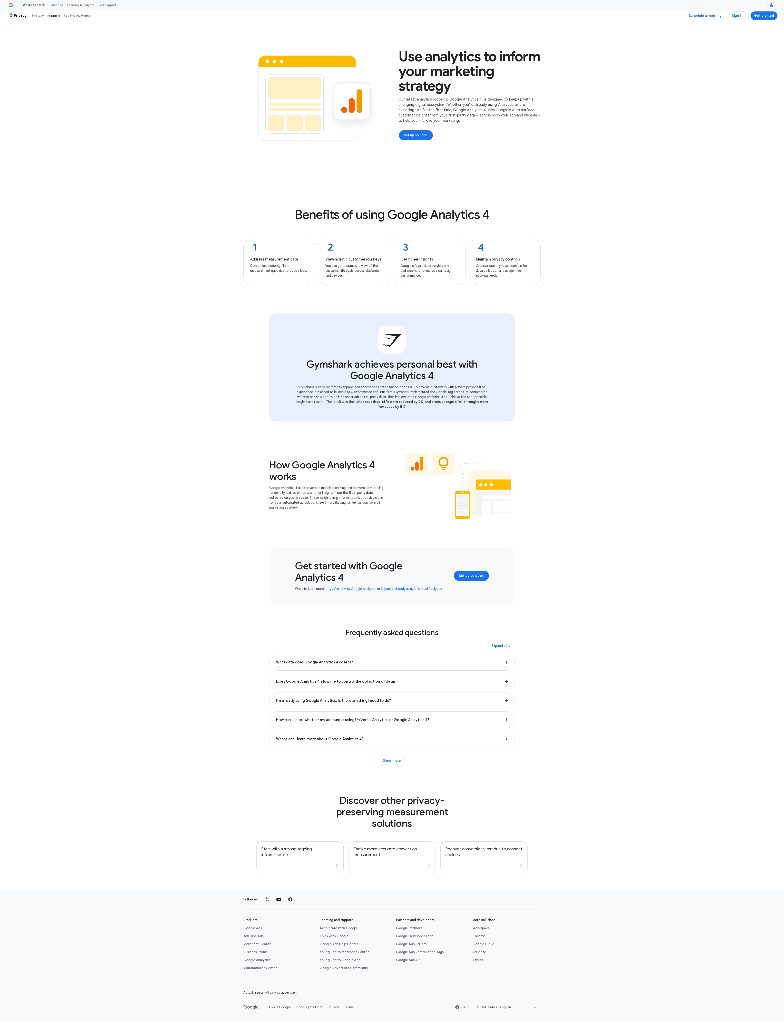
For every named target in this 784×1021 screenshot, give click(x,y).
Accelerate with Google (339, 928)
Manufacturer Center (260, 968)
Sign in (737, 16)
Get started (764, 16)
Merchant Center (257, 944)
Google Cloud (483, 944)
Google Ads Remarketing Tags (420, 952)
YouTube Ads (253, 936)
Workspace (481, 928)
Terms (349, 1007)
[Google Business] (11, 5)
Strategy (37, 15)
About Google (279, 1007)
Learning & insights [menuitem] (80, 5)
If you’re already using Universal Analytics (411, 589)
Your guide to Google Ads (340, 960)
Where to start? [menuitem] (34, 5)
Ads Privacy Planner (78, 15)
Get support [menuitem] (107, 5)
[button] (392, 662)
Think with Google (334, 936)
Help (465, 1007)
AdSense (479, 952)
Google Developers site (415, 936)
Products (53, 16)
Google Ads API (408, 960)
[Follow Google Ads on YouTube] (279, 899)
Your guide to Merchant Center (344, 952)
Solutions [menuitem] (56, 5)
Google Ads (252, 928)
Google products (309, 1007)
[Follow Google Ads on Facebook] (290, 899)
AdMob (478, 960)
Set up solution (471, 576)
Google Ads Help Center (339, 944)
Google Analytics (256, 960)
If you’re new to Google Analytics (351, 589)
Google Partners (409, 928)
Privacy (333, 1007)
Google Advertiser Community (344, 968)
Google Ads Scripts (411, 944)
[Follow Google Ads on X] (267, 899)
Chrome (478, 936)
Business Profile (255, 952)
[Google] (251, 1007)
